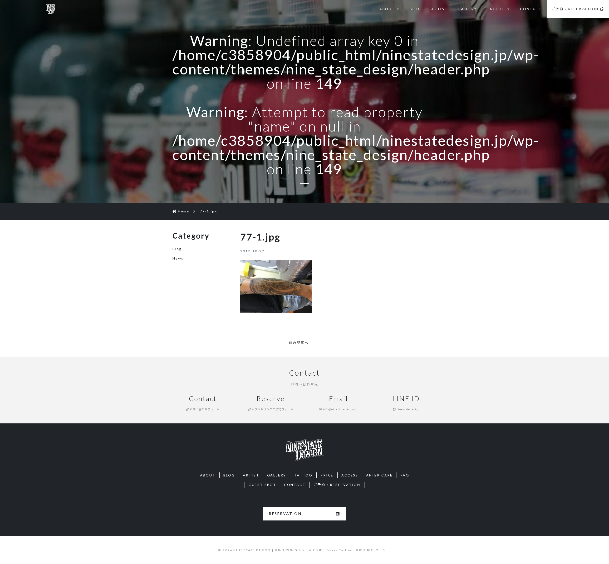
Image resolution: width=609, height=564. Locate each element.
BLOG (415, 9)
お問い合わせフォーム (204, 409)
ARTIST (439, 9)
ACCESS (349, 475)
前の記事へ (299, 343)
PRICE (327, 475)
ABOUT (387, 9)
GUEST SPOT (262, 485)
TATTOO (496, 9)
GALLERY (467, 9)
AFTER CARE (379, 475)
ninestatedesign (407, 409)
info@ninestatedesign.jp (340, 409)
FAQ (405, 475)
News (178, 258)
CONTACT (531, 9)
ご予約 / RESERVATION (575, 9)
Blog (177, 249)
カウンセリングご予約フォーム (272, 409)
